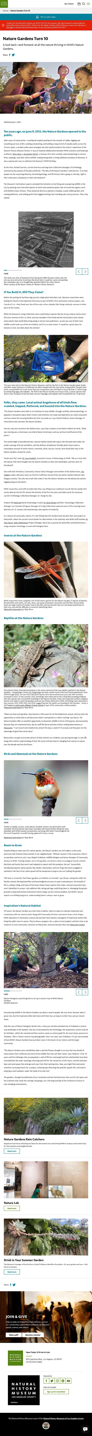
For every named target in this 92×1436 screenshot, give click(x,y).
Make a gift (13, 1335)
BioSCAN (17, 503)
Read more (11, 1151)
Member (9, 27)
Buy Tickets (69, 4)
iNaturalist (8, 728)
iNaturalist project (77, 925)
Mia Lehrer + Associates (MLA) (25, 154)
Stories (6, 11)
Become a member (32, 1335)
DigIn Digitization (21, 523)
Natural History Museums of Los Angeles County (63, 1418)
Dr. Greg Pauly (35, 692)
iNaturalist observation (13, 609)
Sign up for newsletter (56, 1391)
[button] (85, 1429)
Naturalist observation (13, 707)
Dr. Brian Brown (50, 503)
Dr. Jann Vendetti (29, 458)
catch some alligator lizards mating (29, 705)
